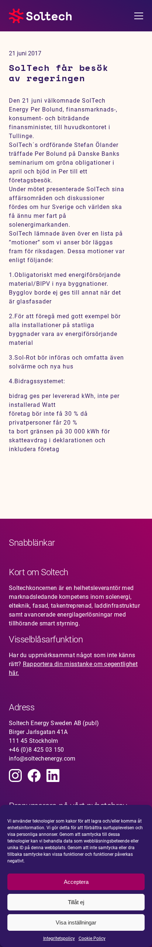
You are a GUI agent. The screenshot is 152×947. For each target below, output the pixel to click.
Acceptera (76, 882)
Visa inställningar (76, 922)
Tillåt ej (76, 902)
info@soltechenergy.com (42, 758)
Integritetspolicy (59, 938)
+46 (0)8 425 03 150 (36, 749)
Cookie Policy (92, 938)
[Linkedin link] (52, 775)
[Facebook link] (34, 775)
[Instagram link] (15, 775)
